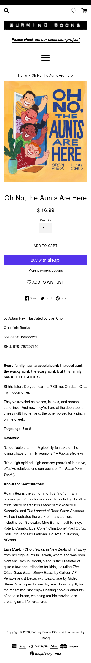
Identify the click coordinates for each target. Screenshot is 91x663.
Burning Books (41, 632)
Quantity (45, 220)
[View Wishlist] (75, 10)
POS (55, 632)
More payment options (45, 270)
